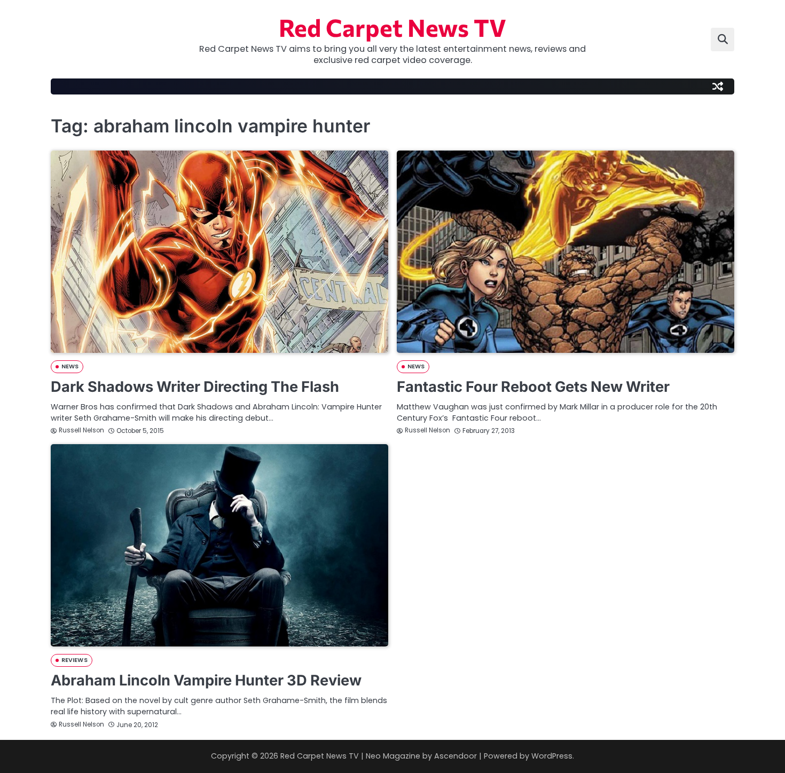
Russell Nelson (81, 430)
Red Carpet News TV (392, 27)
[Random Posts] (718, 86)
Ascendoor (455, 756)
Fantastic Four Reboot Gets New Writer (533, 387)
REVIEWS (74, 660)
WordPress (551, 756)
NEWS (69, 366)
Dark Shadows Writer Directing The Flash (195, 387)
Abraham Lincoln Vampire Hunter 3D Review (206, 680)
